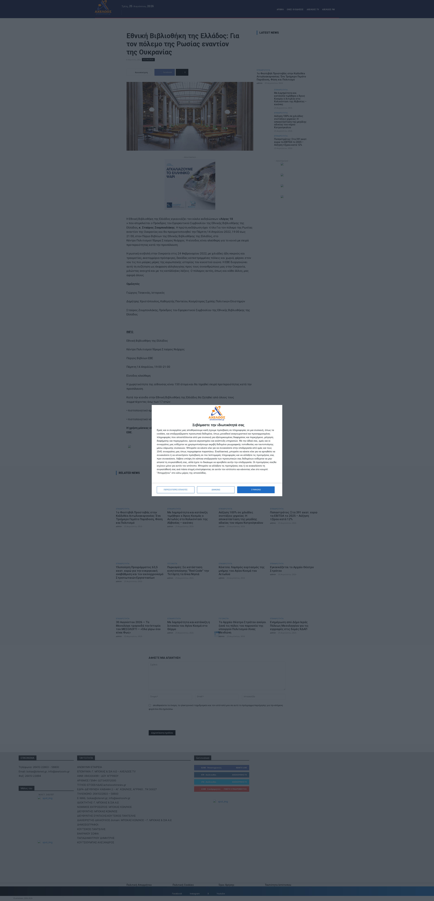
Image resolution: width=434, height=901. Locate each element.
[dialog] (217, 450)
